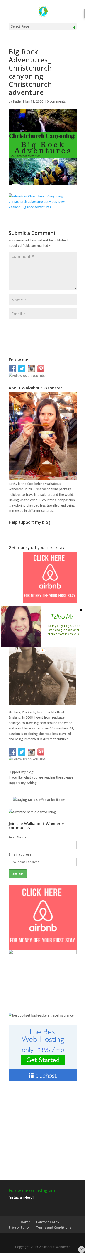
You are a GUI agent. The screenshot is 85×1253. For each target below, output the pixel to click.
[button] (62, 617)
